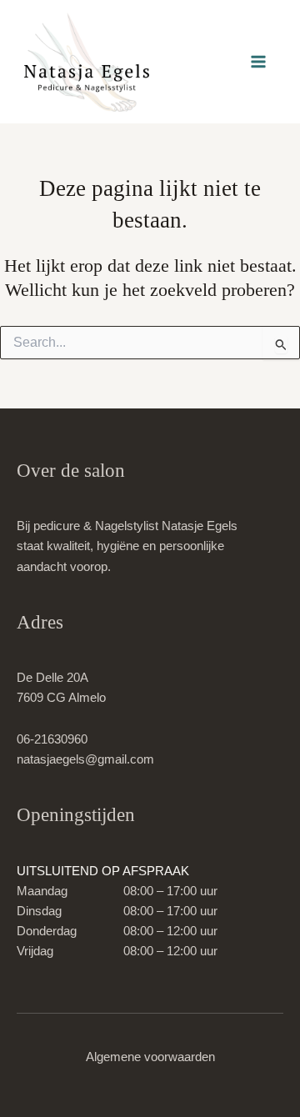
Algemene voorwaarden (150, 1057)
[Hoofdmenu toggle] (258, 61)
